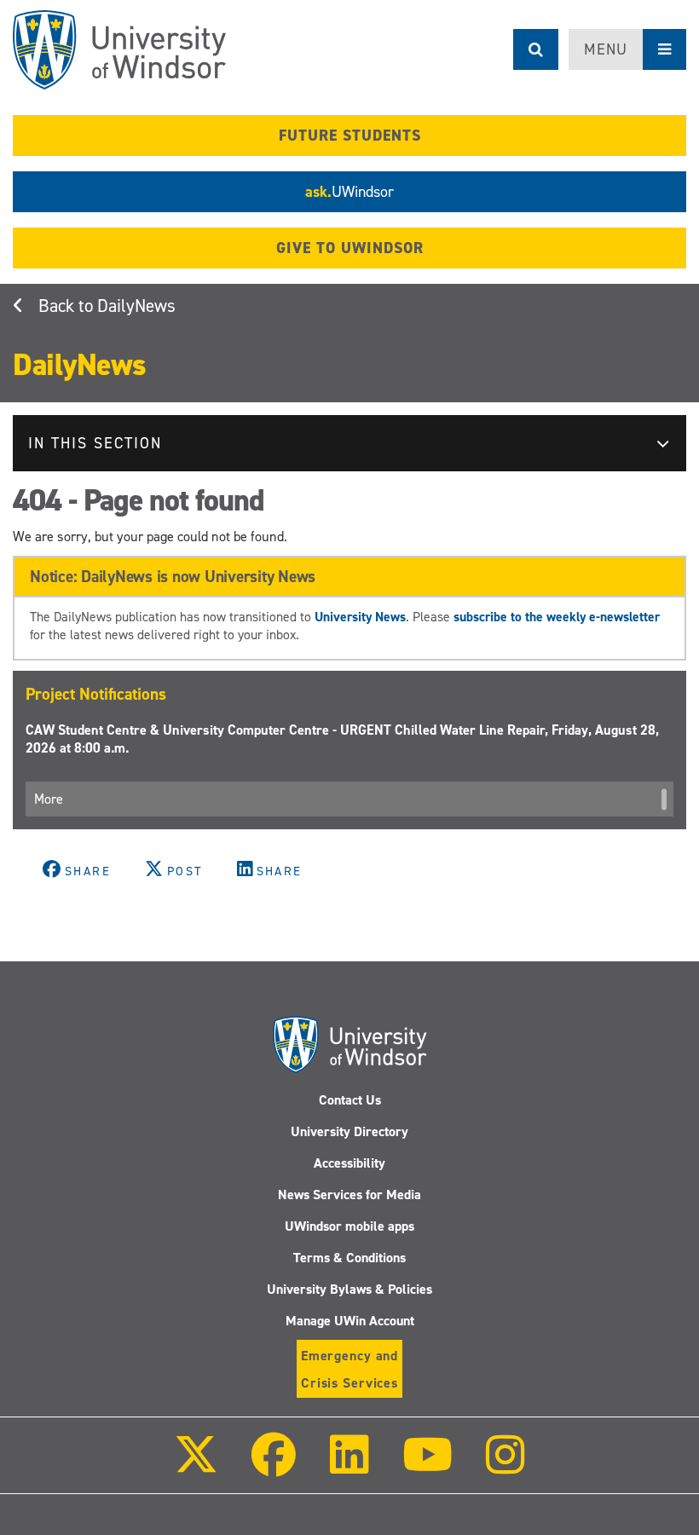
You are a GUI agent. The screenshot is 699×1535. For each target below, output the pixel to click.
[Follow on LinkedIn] (349, 1466)
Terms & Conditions (349, 1258)
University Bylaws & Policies (349, 1289)
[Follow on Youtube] (427, 1466)
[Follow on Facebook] (273, 1466)
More (48, 799)
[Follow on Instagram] (505, 1466)
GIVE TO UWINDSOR (350, 248)
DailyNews (136, 306)
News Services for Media (349, 1194)
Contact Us (350, 1100)
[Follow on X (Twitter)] (196, 1466)
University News (360, 617)
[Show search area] (535, 49)
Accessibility (349, 1163)
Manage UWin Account (350, 1321)
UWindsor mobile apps (349, 1226)
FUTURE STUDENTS (350, 135)
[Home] (119, 49)
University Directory (349, 1131)
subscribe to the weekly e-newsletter (556, 617)
